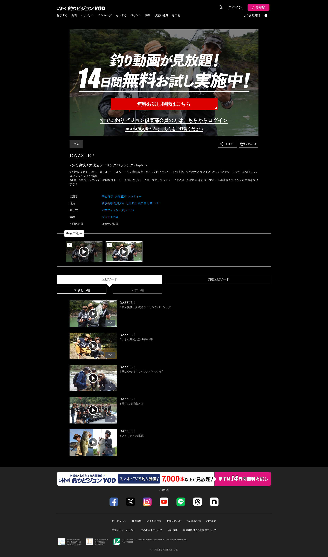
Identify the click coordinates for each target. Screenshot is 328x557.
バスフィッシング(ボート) (118, 210)
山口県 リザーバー (149, 203)
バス (76, 144)
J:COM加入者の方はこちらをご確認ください (164, 129)
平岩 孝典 (107, 196)
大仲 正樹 (120, 196)
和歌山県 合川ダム (113, 203)
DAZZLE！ (83, 155)
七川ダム (131, 203)
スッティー (134, 196)
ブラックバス (110, 217)
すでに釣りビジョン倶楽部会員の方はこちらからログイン (164, 120)
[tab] (109, 279)
